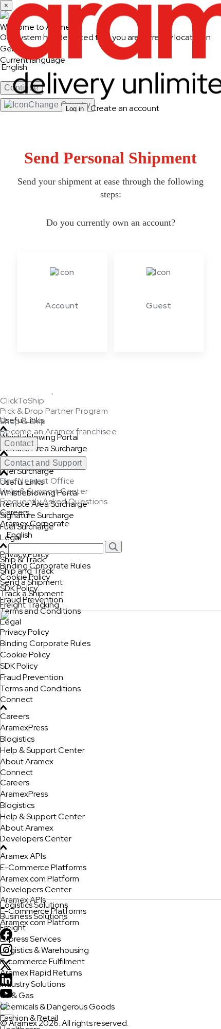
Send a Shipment (31, 582)
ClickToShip (22, 401)
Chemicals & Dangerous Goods (57, 1006)
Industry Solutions (32, 984)
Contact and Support (43, 462)
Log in (75, 109)
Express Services (30, 938)
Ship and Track (27, 570)
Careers (14, 512)
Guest (159, 305)
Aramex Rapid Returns (41, 972)
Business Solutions (33, 916)
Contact (18, 443)
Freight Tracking (29, 604)
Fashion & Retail (29, 1018)
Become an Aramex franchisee (58, 432)
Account (62, 305)
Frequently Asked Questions (54, 502)
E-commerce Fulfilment (42, 961)
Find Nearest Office (37, 481)
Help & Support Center (44, 491)
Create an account (124, 108)
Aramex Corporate (34, 523)
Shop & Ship (23, 421)
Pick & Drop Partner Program (54, 411)
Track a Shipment (32, 593)
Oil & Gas (16, 995)
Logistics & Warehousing (44, 950)
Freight (13, 927)
